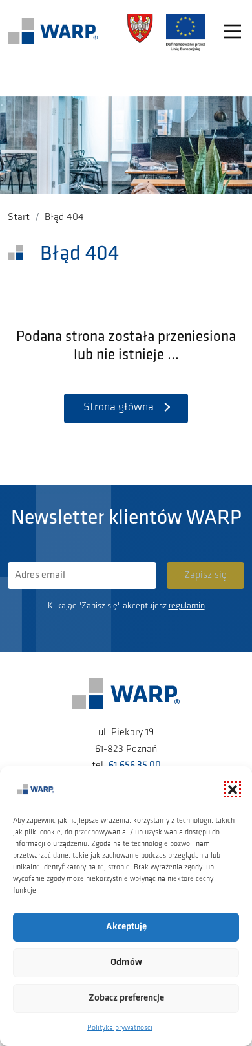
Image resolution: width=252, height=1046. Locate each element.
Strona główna (118, 408)
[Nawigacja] (232, 32)
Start (19, 217)
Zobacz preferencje (126, 998)
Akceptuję (126, 927)
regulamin (187, 606)
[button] (232, 789)
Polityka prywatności (119, 1028)
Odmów (126, 963)
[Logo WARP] (53, 32)
